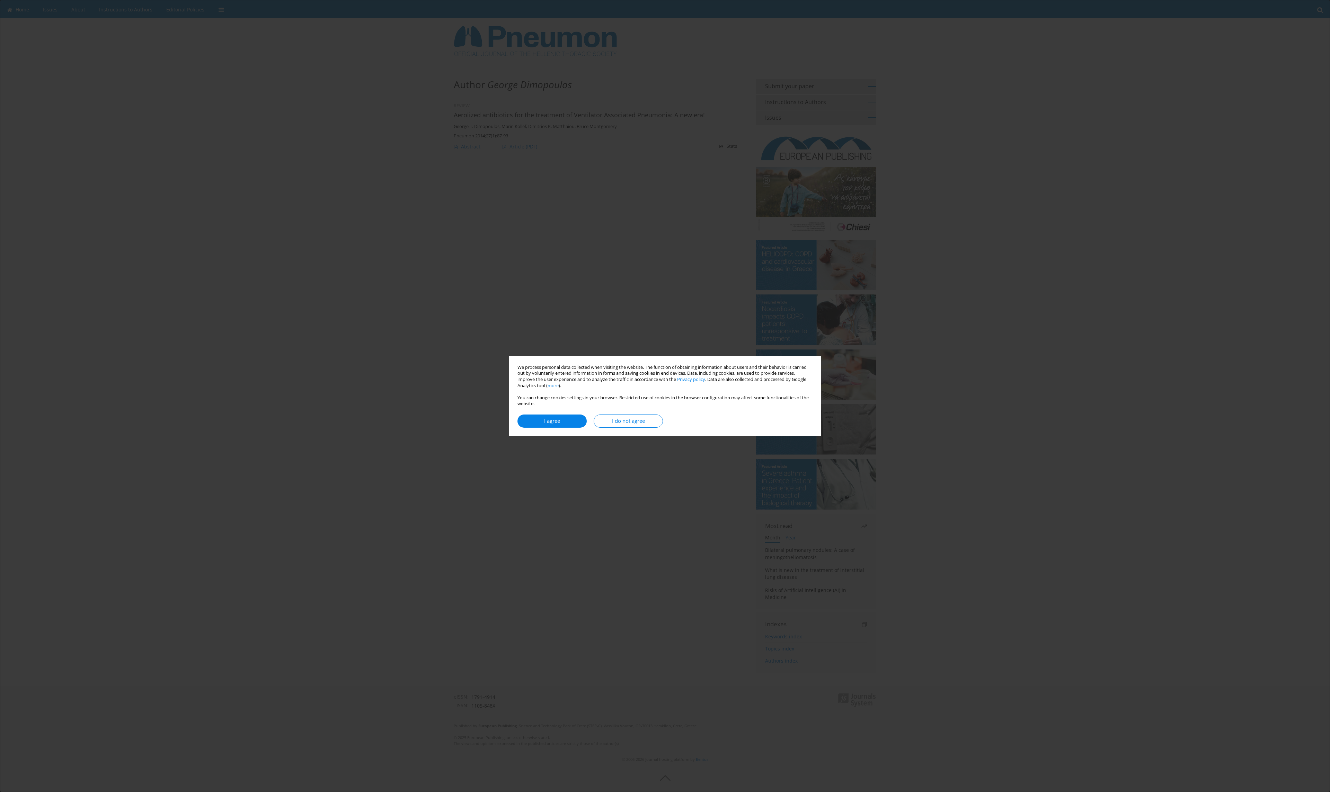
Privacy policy (691, 379)
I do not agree (628, 421)
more (553, 386)
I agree (552, 421)
